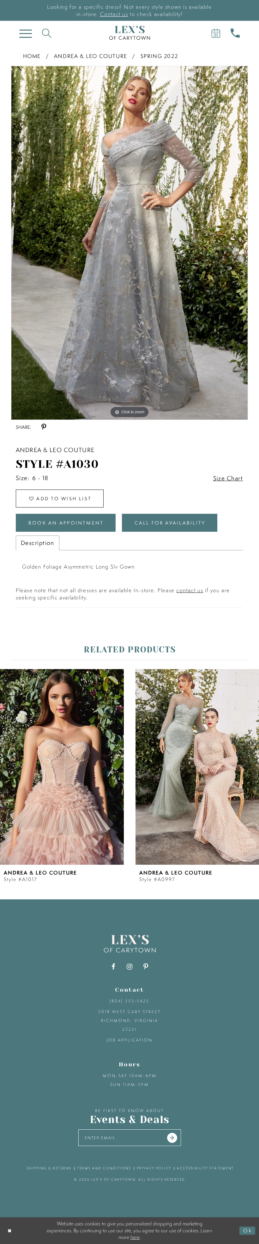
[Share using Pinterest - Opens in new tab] (43, 427)
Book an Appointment (66, 522)
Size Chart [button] (228, 478)
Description (37, 543)
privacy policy (154, 1168)
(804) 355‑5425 (129, 1001)
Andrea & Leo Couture (90, 56)
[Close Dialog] (10, 1230)
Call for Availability (170, 522)
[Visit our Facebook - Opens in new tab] (113, 966)
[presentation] (62, 767)
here (135, 1237)
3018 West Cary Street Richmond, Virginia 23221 (129, 1020)
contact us (189, 590)
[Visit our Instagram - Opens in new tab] (129, 966)
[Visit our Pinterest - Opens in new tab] (145, 966)
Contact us (114, 14)
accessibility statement (205, 1168)
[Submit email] (172, 1138)
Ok (247, 1230)
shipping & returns (49, 1168)
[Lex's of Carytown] (129, 33)
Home (32, 56)
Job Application (129, 1040)
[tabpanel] (129, 243)
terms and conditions (104, 1168)
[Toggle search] (46, 33)
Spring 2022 (159, 56)
